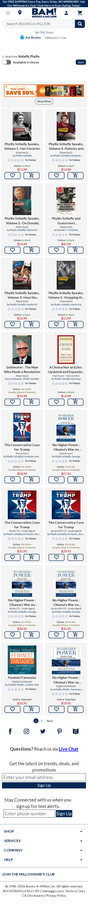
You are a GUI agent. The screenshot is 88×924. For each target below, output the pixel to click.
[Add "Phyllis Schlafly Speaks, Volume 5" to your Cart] (75, 324)
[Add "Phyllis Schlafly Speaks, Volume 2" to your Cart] (31, 250)
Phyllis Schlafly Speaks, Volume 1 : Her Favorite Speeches (22, 146)
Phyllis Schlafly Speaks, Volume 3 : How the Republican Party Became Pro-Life (22, 295)
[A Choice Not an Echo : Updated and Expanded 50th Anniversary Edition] (66, 349)
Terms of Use (74, 891)
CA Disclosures (33, 895)
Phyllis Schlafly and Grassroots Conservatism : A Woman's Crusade (66, 220)
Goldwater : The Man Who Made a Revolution (22, 369)
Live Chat (68, 749)
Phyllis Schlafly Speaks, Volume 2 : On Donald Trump (22, 220)
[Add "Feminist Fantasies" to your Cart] (31, 709)
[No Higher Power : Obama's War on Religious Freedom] (65, 427)
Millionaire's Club (55, 37)
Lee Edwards (15, 378)
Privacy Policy (56, 895)
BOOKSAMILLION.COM (21, 891)
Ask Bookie (33, 37)
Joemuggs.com (52, 891)
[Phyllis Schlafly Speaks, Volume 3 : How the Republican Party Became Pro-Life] (22, 275)
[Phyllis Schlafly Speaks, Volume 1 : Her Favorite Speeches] (22, 126)
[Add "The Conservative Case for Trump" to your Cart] (31, 479)
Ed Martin (75, 155)
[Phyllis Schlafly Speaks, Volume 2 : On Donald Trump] (22, 200)
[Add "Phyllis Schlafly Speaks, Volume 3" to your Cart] (31, 324)
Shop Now (44, 101)
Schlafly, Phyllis (16, 684)
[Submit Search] (80, 24)
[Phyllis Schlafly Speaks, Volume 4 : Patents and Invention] (66, 126)
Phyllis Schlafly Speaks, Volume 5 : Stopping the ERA (66, 295)
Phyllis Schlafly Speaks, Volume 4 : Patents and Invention (66, 146)
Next (50, 721)
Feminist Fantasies (22, 677)
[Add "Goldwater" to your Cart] (31, 402)
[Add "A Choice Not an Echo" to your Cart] (75, 402)
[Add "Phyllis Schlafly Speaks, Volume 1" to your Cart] (31, 175)
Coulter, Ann (32, 684)
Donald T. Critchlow (67, 229)
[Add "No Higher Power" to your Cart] (75, 479)
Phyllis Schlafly (24, 155)
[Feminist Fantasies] (22, 659)
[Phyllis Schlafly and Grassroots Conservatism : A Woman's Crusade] (65, 200)
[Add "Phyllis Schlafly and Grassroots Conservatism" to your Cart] (75, 250)
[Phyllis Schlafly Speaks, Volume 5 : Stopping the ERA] (66, 275)
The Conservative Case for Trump (22, 447)
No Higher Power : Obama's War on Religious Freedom (66, 447)
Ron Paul (76, 378)
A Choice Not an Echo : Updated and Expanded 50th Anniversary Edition (66, 369)
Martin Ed (32, 229)
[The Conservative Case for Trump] (22, 427)
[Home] (44, 13)
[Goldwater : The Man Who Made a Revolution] (22, 349)
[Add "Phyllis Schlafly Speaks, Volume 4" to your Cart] (75, 175)
